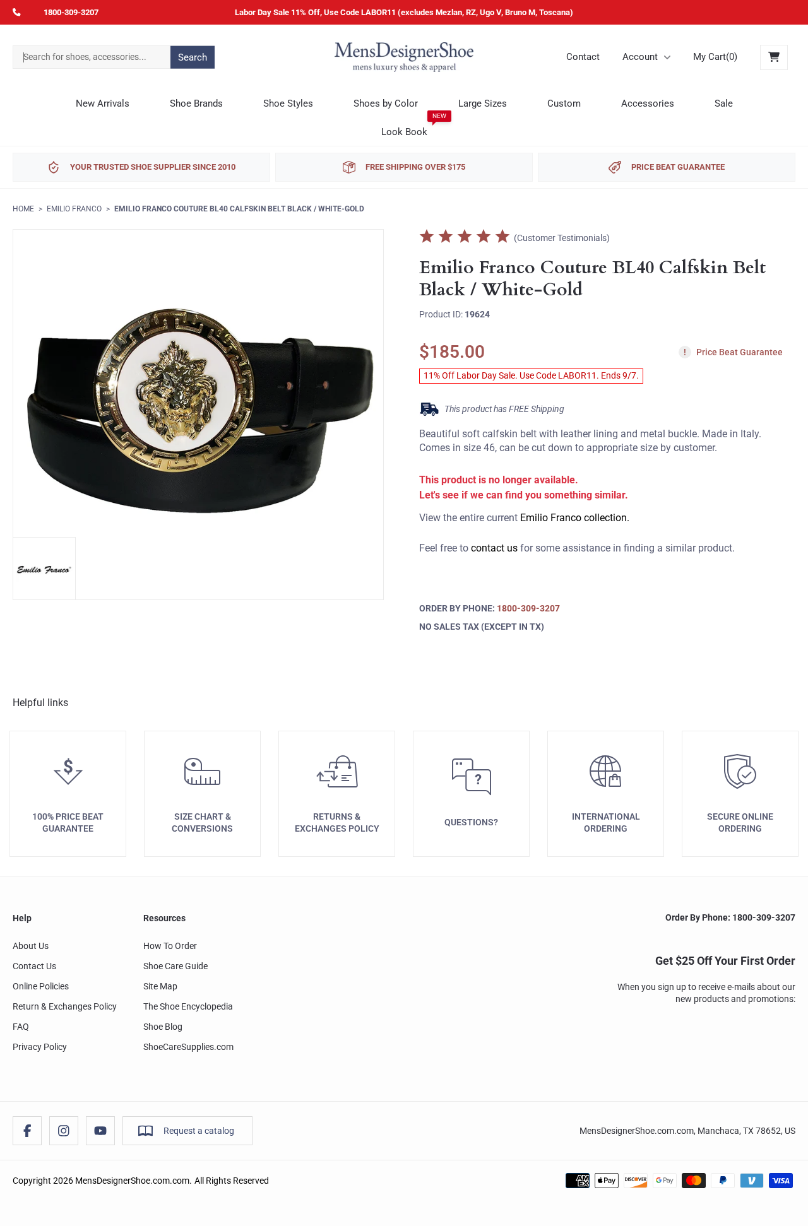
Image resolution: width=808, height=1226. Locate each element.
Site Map (160, 986)
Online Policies (41, 986)
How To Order (170, 946)
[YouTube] (100, 1131)
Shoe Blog (162, 1027)
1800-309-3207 (71, 12)
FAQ (21, 1027)
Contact (583, 56)
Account (640, 56)
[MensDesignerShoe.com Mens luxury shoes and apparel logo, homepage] (404, 57)
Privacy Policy (40, 1047)
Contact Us (34, 966)
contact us (494, 548)
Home (23, 208)
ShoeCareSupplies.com (188, 1047)
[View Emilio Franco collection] (44, 568)
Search (192, 56)
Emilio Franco (74, 208)
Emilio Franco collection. (574, 518)
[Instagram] (64, 1131)
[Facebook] (27, 1131)
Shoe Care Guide (175, 966)
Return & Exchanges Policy (65, 1006)
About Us (31, 946)
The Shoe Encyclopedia (188, 1006)
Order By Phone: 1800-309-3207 (730, 917)
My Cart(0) (715, 56)
